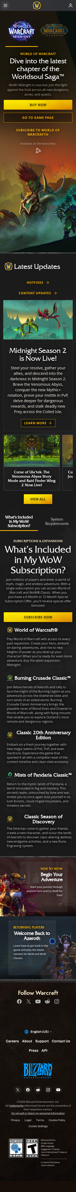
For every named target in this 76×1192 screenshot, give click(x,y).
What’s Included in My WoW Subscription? (19, 521)
